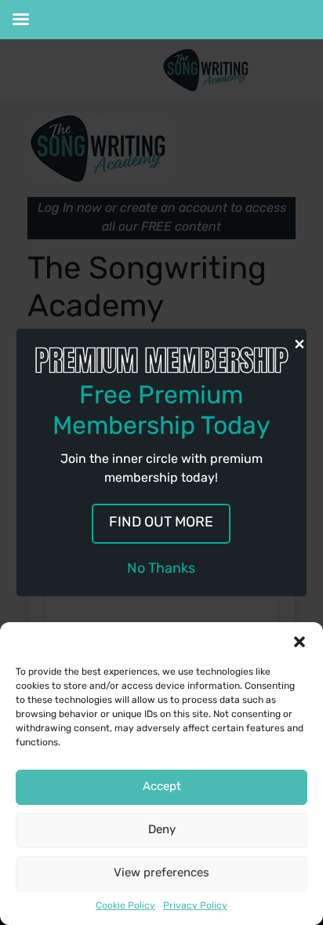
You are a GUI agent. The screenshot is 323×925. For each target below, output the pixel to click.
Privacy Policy (195, 906)
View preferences (161, 873)
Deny (162, 830)
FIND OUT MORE (161, 523)
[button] (299, 642)
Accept (162, 787)
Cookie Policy (125, 906)
